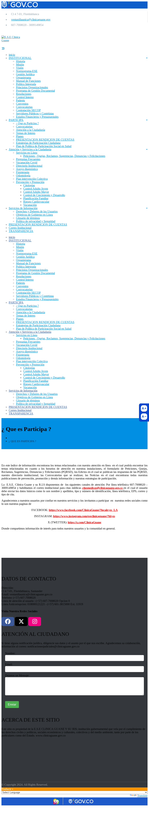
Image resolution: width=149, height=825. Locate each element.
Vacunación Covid (26, 162)
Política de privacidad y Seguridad (35, 221)
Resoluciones (23, 93)
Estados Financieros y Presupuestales (37, 116)
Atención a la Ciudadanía (30, 129)
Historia (20, 61)
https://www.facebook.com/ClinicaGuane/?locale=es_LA (83, 510)
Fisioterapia (22, 172)
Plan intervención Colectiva (32, 178)
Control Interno (25, 97)
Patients (20, 100)
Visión (19, 67)
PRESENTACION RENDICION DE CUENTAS (45, 139)
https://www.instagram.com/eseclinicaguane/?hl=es (84, 516)
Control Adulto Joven (35, 188)
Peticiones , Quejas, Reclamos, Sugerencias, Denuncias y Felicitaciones (64, 155)
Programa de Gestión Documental (35, 90)
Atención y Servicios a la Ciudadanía (30, 149)
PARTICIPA (16, 120)
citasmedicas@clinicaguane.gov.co (103, 487)
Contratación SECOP (28, 110)
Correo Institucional (20, 227)
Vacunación (30, 204)
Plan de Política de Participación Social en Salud (43, 146)
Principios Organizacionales (32, 87)
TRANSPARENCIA (21, 231)
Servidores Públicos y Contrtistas (35, 113)
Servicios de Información (23, 208)
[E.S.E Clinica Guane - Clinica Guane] (14, 40)
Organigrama (23, 77)
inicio (12, 54)
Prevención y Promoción (30, 182)
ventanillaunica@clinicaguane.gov (31, 19)
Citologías (29, 185)
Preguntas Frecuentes (28, 159)
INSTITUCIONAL (20, 57)
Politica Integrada (26, 84)
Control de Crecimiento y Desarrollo (44, 195)
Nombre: (10, 653)
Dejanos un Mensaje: (17, 675)
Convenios (22, 103)
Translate (142, 795)
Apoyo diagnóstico (27, 169)
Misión (20, 64)
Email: (9, 664)
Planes (19, 136)
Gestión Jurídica (25, 74)
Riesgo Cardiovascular (36, 201)
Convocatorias (24, 106)
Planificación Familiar (35, 198)
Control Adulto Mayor (36, 191)
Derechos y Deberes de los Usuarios (37, 211)
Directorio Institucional (29, 165)
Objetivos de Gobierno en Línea (34, 214)
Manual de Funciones (28, 80)
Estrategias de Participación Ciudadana (38, 142)
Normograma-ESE (26, 71)
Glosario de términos (28, 217)
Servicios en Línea (26, 152)
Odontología (23, 175)
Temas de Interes (25, 133)
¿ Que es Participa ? (27, 123)
